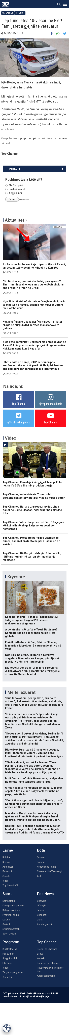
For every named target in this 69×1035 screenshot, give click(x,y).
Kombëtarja (9, 901)
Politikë (6, 857)
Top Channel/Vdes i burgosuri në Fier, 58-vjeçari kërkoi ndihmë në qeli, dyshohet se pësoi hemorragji (33, 525)
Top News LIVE (10, 885)
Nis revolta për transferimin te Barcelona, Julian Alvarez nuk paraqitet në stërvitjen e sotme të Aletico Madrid (32, 671)
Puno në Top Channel (48, 963)
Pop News (45, 894)
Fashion (41, 910)
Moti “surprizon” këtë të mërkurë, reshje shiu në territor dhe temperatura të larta (34, 780)
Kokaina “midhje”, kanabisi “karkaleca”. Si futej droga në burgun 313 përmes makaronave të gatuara (32, 327)
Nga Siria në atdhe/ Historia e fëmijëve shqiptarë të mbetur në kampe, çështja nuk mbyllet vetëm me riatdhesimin (34, 307)
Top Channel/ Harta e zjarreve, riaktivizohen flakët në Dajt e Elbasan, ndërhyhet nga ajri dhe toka (32, 510)
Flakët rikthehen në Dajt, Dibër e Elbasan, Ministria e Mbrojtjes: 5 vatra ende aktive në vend (33, 646)
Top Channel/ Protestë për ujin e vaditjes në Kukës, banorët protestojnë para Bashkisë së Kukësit (31, 541)
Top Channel (18, 404)
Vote (12, 199)
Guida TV (7, 977)
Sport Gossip (9, 933)
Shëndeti (42, 915)
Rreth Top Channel (47, 949)
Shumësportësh (11, 929)
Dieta (40, 919)
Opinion (41, 857)
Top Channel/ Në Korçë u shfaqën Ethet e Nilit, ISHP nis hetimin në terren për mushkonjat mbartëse (32, 557)
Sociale (6, 876)
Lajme (8, 850)
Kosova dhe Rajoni (46, 866)
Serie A (6, 924)
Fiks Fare (7, 963)
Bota (41, 850)
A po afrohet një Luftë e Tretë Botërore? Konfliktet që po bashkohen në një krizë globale (31, 633)
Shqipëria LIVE (10, 958)
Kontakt (41, 958)
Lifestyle (41, 905)
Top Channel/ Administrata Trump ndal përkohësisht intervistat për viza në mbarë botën (34, 496)
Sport (7, 894)
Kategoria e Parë (11, 910)
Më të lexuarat (21, 692)
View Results (24, 199)
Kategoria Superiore (13, 905)
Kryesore (16, 576)
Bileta (40, 953)
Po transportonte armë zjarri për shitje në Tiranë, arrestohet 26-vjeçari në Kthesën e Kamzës (34, 268)
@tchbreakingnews (18, 422)
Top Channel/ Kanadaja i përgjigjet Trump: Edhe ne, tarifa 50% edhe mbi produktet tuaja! (32, 484)
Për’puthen (8, 953)
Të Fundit (20, 13)
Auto (39, 876)
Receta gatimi (44, 924)
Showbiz (41, 901)
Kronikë (6, 862)
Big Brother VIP (10, 949)
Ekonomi (7, 871)
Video (6, 880)
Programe (11, 942)
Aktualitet (7, 13)
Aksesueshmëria (46, 975)
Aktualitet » (16, 220)
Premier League (11, 915)
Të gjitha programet (13, 972)
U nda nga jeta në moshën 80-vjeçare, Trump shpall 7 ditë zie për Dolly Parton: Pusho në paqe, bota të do (33, 791)
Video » (12, 438)
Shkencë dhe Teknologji (49, 871)
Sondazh (13, 169)
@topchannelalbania (50, 404)
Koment (41, 862)
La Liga (6, 919)
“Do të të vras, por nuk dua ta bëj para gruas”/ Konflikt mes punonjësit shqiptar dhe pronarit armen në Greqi (34, 804)
